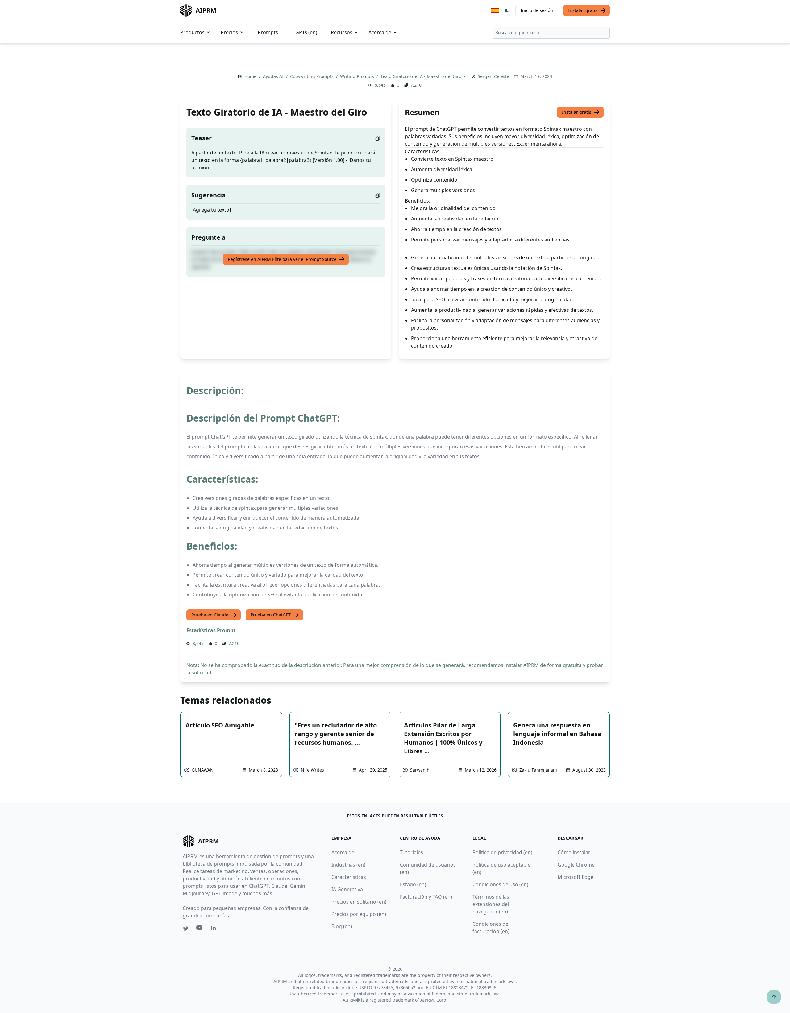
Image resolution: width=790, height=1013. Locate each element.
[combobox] (551, 33)
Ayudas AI (274, 76)
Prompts (268, 32)
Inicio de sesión (537, 10)
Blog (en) (341, 926)
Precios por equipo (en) (358, 914)
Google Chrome (576, 864)
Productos (192, 32)
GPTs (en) (306, 32)
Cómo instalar (574, 852)
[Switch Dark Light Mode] (507, 10)
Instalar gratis (582, 10)
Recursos (341, 32)
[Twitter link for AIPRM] (186, 928)
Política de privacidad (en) (502, 852)
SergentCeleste (493, 76)
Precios (229, 32)
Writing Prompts (357, 76)
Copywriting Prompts (312, 76)
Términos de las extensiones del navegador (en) (490, 904)
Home (251, 76)
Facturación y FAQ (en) (426, 896)
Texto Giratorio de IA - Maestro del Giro (421, 76)
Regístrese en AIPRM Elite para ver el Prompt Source (282, 259)
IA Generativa (347, 889)
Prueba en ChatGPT (271, 615)
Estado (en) (413, 884)
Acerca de (379, 32)
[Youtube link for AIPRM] (200, 929)
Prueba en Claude (209, 615)
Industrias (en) (348, 864)
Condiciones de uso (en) (500, 884)
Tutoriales (411, 852)
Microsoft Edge (575, 877)
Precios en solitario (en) (358, 901)
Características (348, 877)
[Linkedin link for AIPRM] (214, 929)
